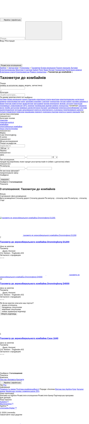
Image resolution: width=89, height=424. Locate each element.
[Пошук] (43, 30)
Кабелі (35, 70)
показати (5, 179)
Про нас (3, 379)
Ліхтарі (51, 70)
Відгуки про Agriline (63, 389)
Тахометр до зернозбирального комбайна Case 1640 (29, 338)
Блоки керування (48, 68)
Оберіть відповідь (8, 314)
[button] (44, 53)
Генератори (60, 70)
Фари (45, 70)
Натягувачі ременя (73, 70)
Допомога (11, 379)
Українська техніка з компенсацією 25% (22, 391)
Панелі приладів (63, 68)
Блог (74, 389)
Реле (41, 70)
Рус (4, 385)
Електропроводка (7, 70)
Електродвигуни (22, 72)
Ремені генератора (38, 72)
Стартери (28, 70)
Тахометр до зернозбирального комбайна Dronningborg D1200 (34, 242)
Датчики (74, 68)
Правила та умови (8, 389)
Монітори (20, 70)
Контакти (20, 379)
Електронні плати (7, 72)
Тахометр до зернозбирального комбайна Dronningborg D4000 (34, 283)
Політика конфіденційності (27, 389)
